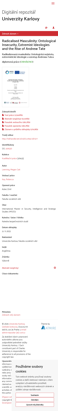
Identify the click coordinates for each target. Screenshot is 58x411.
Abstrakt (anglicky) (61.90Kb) (16, 118)
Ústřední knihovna (10, 326)
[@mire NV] (48, 327)
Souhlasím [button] (35, 395)
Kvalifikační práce (9, 158)
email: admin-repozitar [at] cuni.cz (14, 331)
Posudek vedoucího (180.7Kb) (17, 122)
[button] (46, 27)
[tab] (29, 148)
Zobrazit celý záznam (11, 315)
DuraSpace (6, 402)
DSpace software (9, 397)
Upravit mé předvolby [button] (35, 404)
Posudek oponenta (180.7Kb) (16, 126)
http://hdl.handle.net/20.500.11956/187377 (20, 138)
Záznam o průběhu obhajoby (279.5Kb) (21, 129)
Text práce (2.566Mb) (13, 115)
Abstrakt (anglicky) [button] (10, 268)
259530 (9, 148)
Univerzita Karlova (17, 324)
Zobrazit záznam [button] (9, 33)
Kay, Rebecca (8, 179)
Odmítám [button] (35, 399)
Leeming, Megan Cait (11, 169)
